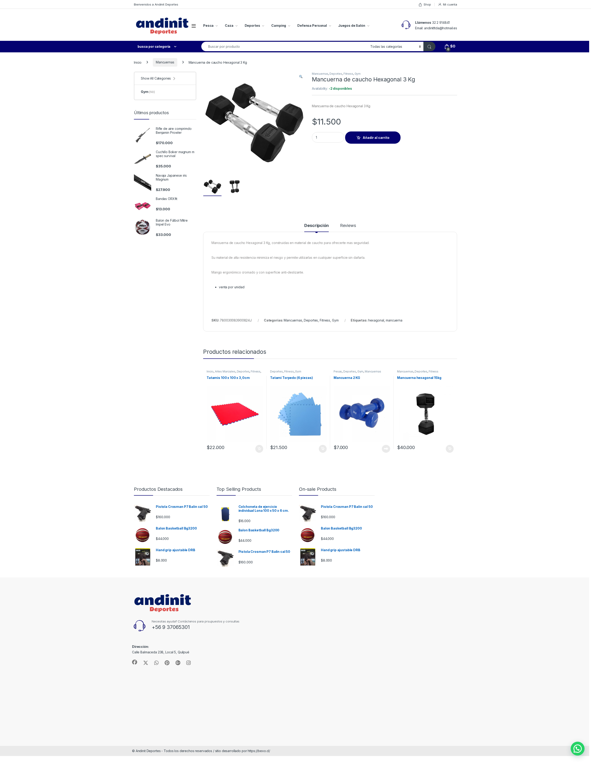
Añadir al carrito (376, 138)
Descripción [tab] (316, 225)
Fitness (348, 73)
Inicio (138, 62)
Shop (427, 4)
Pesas (338, 371)
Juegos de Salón (351, 25)
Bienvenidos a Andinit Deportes (156, 4)
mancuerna (394, 320)
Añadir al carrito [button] (258, 449)
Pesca (208, 25)
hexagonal (376, 320)
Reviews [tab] (348, 225)
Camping (278, 25)
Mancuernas (165, 62)
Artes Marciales (225, 371)
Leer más (386, 449)
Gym (358, 73)
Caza (229, 25)
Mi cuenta (450, 4)
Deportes (252, 25)
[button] (301, 77)
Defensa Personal (312, 25)
